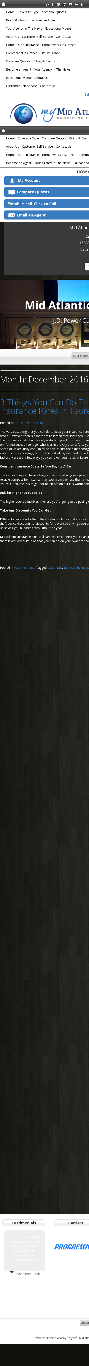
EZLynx (72, 1338)
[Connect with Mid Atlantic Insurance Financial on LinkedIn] (76, 4)
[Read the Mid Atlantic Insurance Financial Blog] (46, 4)
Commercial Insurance (21, 53)
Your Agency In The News (24, 28)
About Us (12, 37)
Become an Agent (43, 20)
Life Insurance (50, 53)
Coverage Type (28, 12)
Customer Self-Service (37, 37)
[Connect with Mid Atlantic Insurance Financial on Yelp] (81, 4)
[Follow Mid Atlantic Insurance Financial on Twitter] (58, 4)
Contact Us (64, 37)
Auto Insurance (28, 45)
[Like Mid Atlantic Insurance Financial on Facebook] (52, 4)
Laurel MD (55, 567)
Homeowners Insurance (58, 45)
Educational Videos (58, 28)
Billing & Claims (17, 20)
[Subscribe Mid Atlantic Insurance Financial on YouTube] (70, 4)
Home (10, 12)
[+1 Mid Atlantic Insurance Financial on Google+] (64, 4)
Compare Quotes (54, 12)
